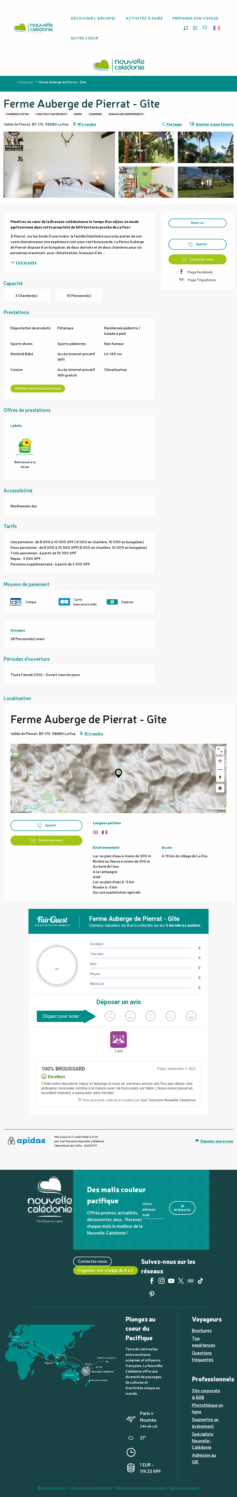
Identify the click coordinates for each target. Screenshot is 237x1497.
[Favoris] (205, 28)
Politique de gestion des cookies (141, 1487)
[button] (186, 28)
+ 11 (205, 182)
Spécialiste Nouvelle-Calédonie (202, 1440)
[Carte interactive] (195, 28)
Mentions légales (51, 1487)
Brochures (202, 1330)
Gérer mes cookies (184, 1487)
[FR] (217, 28)
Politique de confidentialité (90, 1487)
